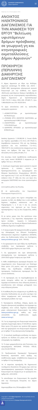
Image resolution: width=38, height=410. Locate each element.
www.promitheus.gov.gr (9, 239)
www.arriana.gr (7, 317)
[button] (36, 3)
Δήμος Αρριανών (16, 396)
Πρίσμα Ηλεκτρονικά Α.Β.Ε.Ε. (23, 400)
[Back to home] (12, 3)
